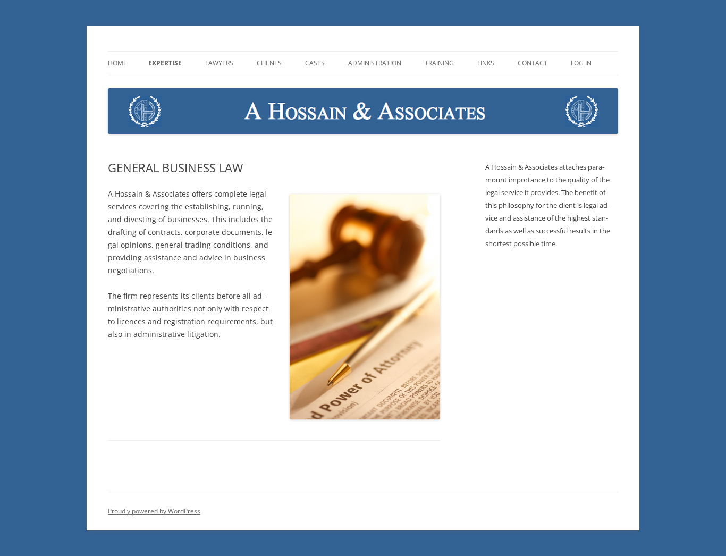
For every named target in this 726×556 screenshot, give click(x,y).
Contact (532, 63)
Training (439, 63)
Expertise (165, 63)
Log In (581, 63)
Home (117, 63)
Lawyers (219, 63)
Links (485, 63)
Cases (315, 63)
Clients (269, 63)
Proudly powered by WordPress (154, 511)
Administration (374, 63)
